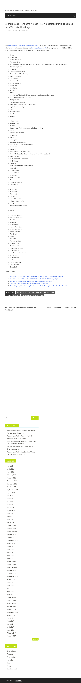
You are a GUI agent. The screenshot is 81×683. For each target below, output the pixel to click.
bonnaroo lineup (38, 295)
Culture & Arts (21, 292)
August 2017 (11, 615)
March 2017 (10, 630)
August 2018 (11, 579)
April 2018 (10, 591)
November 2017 (12, 606)
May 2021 (10, 502)
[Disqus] (40, 339)
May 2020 (10, 517)
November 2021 (12, 484)
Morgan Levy (24, 30)
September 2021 (12, 490)
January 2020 (11, 529)
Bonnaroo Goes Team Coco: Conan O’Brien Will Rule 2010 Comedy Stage (34, 279)
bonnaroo (16, 295)
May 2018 (10, 588)
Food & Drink (11, 657)
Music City (39, 292)
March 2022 (10, 472)
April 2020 (10, 520)
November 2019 (12, 535)
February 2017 (11, 633)
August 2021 (11, 493)
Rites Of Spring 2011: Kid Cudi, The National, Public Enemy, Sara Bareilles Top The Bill (38, 286)
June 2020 (10, 514)
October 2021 (11, 487)
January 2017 (11, 636)
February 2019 (11, 561)
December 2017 (12, 603)
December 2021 (12, 481)
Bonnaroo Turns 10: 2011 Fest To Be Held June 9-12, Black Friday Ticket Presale (36, 276)
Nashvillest (19, 680)
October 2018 (11, 573)
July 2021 (10, 496)
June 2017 (10, 621)
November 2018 (12, 570)
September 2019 (12, 540)
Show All (35, 639)
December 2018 (12, 567)
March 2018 (10, 594)
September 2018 (12, 576)
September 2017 (12, 612)
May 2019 (10, 552)
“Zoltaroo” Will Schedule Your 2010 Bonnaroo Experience (29, 283)
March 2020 (10, 523)
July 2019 (10, 546)
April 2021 (10, 505)
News (8, 663)
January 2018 (11, 600)
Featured (31, 292)
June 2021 (10, 499)
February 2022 (11, 475)
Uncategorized (49, 292)
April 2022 (10, 469)
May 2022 (10, 466)
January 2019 (11, 564)
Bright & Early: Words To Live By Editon (60, 308)
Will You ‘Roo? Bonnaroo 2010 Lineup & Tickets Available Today (31, 281)
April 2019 (10, 555)
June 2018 (10, 585)
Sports (9, 666)
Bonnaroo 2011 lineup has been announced (22, 46)
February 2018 (11, 597)
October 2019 (11, 538)
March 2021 (10, 508)
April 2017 (10, 627)
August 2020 (11, 511)
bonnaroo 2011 (26, 295)
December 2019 (12, 532)
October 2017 (11, 609)
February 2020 (11, 526)
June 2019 (10, 549)
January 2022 (11, 478)
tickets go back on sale (39, 48)
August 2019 (11, 543)
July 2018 (10, 582)
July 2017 (10, 618)
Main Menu (12, 16)
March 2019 (10, 558)
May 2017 (10, 624)
